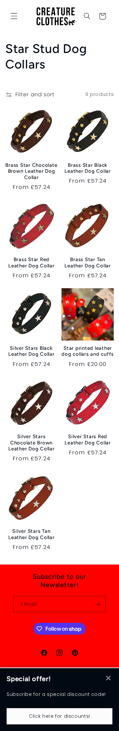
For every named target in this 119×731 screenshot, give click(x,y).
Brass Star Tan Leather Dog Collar (87, 262)
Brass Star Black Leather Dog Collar (87, 168)
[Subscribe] (97, 604)
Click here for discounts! (59, 716)
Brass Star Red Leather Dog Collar (31, 262)
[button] (13, 16)
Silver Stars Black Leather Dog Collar (31, 351)
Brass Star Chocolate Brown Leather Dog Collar (31, 171)
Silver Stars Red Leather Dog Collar (87, 440)
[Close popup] (108, 678)
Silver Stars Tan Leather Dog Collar (31, 534)
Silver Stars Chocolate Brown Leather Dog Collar (31, 443)
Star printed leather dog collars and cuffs (87, 351)
